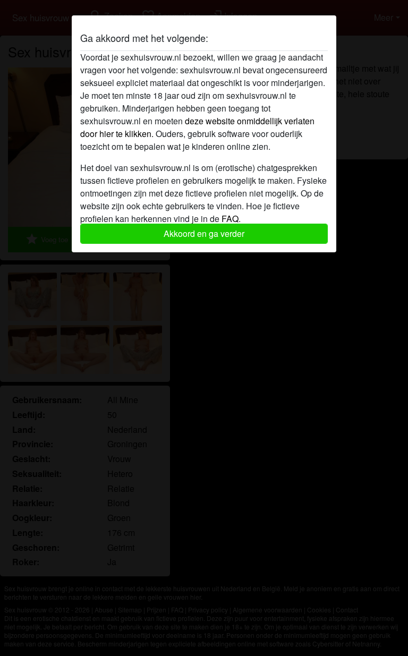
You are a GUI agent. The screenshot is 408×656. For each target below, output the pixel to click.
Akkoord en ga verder (204, 233)
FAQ (230, 218)
